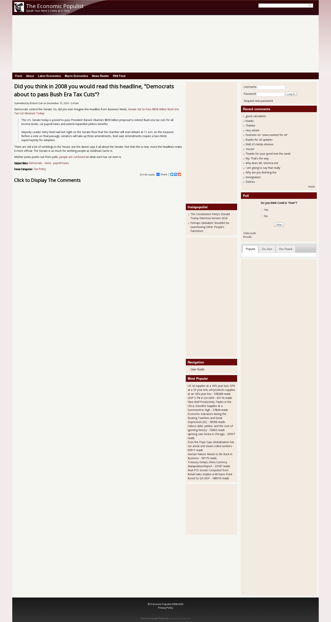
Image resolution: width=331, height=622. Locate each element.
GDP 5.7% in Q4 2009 (201, 398)
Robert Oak (36, 103)
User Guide (197, 369)
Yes (266, 209)
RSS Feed (119, 76)
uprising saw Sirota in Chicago (206, 434)
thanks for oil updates (259, 139)
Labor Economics (49, 76)
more (311, 186)
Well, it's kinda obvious (260, 144)
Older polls (249, 233)
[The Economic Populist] (19, 11)
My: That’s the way (257, 158)
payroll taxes (61, 163)
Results (247, 236)
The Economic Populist (55, 6)
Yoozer (250, 149)
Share (163, 174)
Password (250, 94)
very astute (252, 130)
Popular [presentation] (250, 249)
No (266, 216)
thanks (250, 121)
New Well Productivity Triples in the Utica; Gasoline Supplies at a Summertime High (209, 406)
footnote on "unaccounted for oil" (267, 135)
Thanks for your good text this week (268, 153)
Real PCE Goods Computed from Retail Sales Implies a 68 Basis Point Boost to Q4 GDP (210, 474)
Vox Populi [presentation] (285, 249)
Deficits (250, 182)
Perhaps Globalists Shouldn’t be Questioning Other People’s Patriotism (209, 227)
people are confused (72, 157)
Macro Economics (76, 76)
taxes (48, 163)
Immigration (253, 177)
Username (250, 87)
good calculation (256, 116)
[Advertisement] (165, 44)
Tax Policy (39, 169)
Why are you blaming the (261, 172)
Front (18, 76)
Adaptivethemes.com (180, 618)
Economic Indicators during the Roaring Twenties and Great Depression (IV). (207, 418)
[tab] (250, 248)
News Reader (100, 76)
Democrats (36, 163)
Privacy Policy (165, 607)
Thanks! (250, 125)
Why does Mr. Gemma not (262, 163)
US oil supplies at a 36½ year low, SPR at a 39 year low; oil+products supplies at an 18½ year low (211, 390)
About (30, 76)
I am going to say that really (263, 168)
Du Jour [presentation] (267, 249)
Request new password (258, 101)
